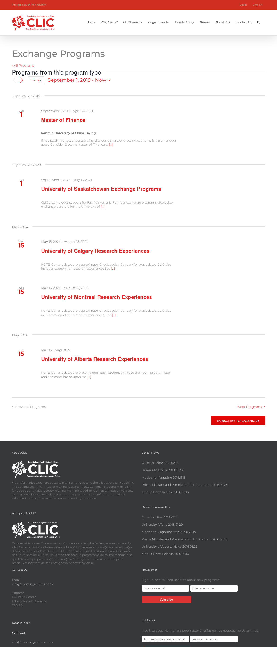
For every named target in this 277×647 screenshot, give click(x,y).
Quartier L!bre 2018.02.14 (160, 463)
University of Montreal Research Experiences (96, 296)
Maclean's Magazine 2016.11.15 (163, 477)
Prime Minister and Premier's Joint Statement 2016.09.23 (184, 485)
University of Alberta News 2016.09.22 (169, 546)
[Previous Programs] (14, 80)
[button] (258, 22)
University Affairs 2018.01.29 (162, 470)
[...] (111, 145)
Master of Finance (63, 119)
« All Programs (23, 65)
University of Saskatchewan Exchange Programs (101, 188)
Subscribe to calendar (238, 421)
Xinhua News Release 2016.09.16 (165, 492)
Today (36, 80)
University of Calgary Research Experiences (95, 250)
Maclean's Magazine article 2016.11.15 (169, 532)
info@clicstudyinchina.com (29, 4)
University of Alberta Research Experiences (94, 358)
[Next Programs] (21, 80)
